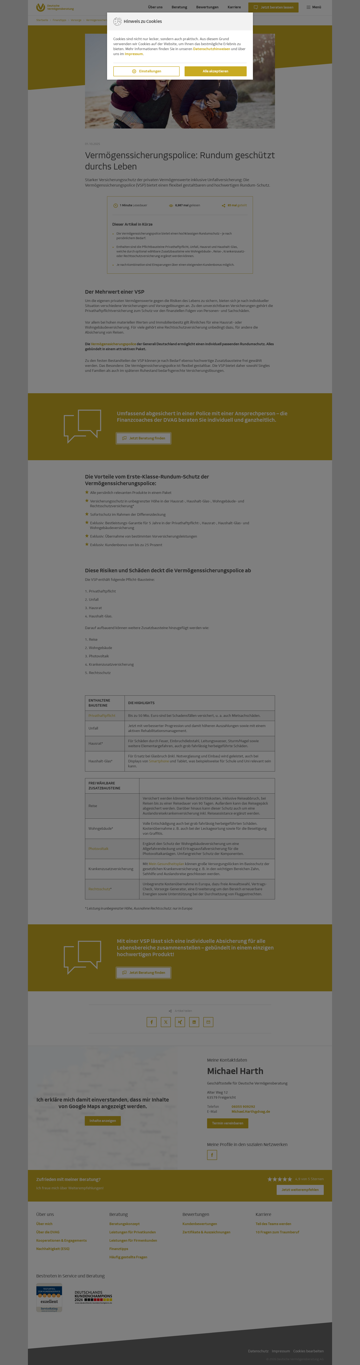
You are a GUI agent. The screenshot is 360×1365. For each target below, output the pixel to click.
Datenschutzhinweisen (211, 49)
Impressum (134, 54)
